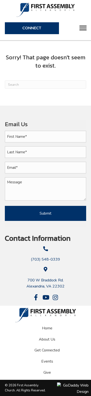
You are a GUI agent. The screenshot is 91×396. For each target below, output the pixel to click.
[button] (83, 28)
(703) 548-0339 (45, 259)
